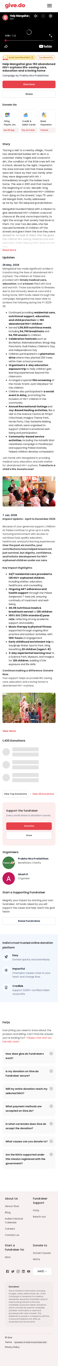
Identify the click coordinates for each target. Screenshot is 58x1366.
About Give (12, 1206)
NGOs (36, 1259)
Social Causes (42, 1253)
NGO (8, 1257)
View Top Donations (15, 793)
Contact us (12, 1235)
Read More (9, 250)
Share (29, 94)
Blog (8, 1212)
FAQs (36, 1210)
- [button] (22, 503)
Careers (10, 1229)
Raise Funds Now (29, 921)
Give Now (29, 84)
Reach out (39, 1216)
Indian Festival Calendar (14, 1220)
